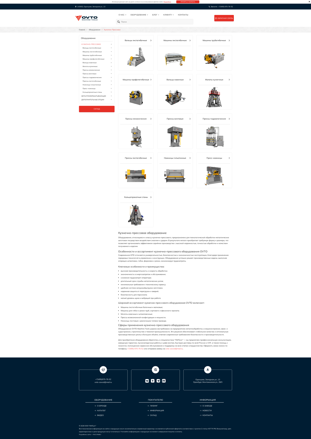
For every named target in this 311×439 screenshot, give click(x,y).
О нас (121, 15)
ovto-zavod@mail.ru (174, 349)
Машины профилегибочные (93, 59)
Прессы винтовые (89, 74)
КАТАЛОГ (101, 410)
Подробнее (167, 2)
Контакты (183, 15)
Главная (82, 30)
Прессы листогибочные (92, 81)
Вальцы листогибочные (92, 48)
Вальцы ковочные (90, 63)
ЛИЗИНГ (154, 406)
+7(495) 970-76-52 (225, 7)
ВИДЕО (100, 415)
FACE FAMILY (97, 434)
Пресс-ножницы (89, 88)
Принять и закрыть (188, 2)
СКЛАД (153, 415)
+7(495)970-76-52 (103, 379)
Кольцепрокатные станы (92, 92)
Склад (97, 109)
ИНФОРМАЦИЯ (157, 410)
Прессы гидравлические (92, 77)
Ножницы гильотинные (92, 85)
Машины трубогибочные (92, 55)
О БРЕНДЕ (102, 406)
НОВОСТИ (207, 410)
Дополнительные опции (92, 100)
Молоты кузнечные (90, 66)
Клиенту (167, 15)
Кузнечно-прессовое (91, 44)
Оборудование (138, 15)
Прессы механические (91, 70)
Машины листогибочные (92, 52)
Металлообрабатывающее (93, 96)
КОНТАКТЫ (208, 415)
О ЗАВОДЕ (207, 406)
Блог (154, 15)
